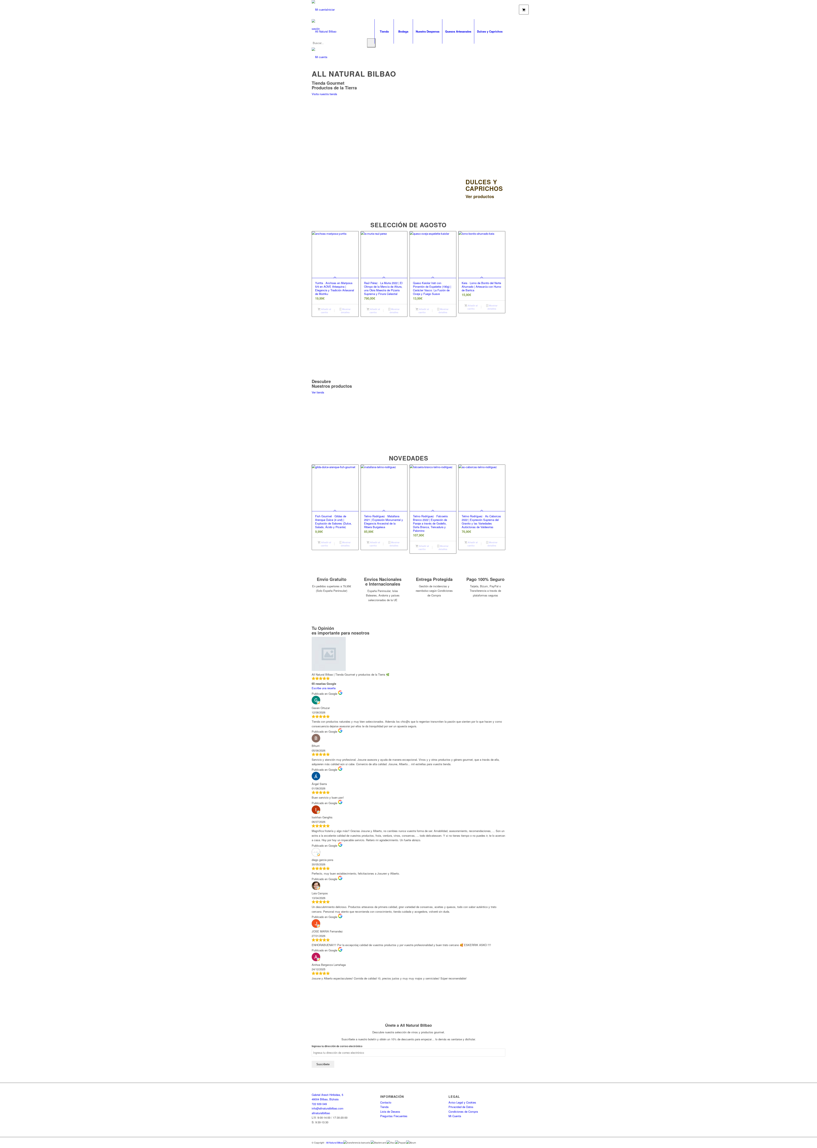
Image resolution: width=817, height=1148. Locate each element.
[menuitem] (384, 31)
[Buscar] (371, 42)
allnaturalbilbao (321, 1113)
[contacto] (319, 57)
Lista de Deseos (390, 1111)
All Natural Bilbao (334, 1142)
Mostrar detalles (346, 310)
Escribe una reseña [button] (324, 688)
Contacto (385, 1102)
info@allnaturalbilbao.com (327, 1108)
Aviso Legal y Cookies (462, 1102)
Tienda (384, 1107)
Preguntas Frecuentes (393, 1116)
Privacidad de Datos (460, 1107)
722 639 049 (319, 1104)
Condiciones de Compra (463, 1111)
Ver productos (326, 193)
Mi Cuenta (454, 1116)
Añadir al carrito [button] (325, 310)
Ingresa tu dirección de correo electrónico (337, 1046)
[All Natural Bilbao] (324, 31)
